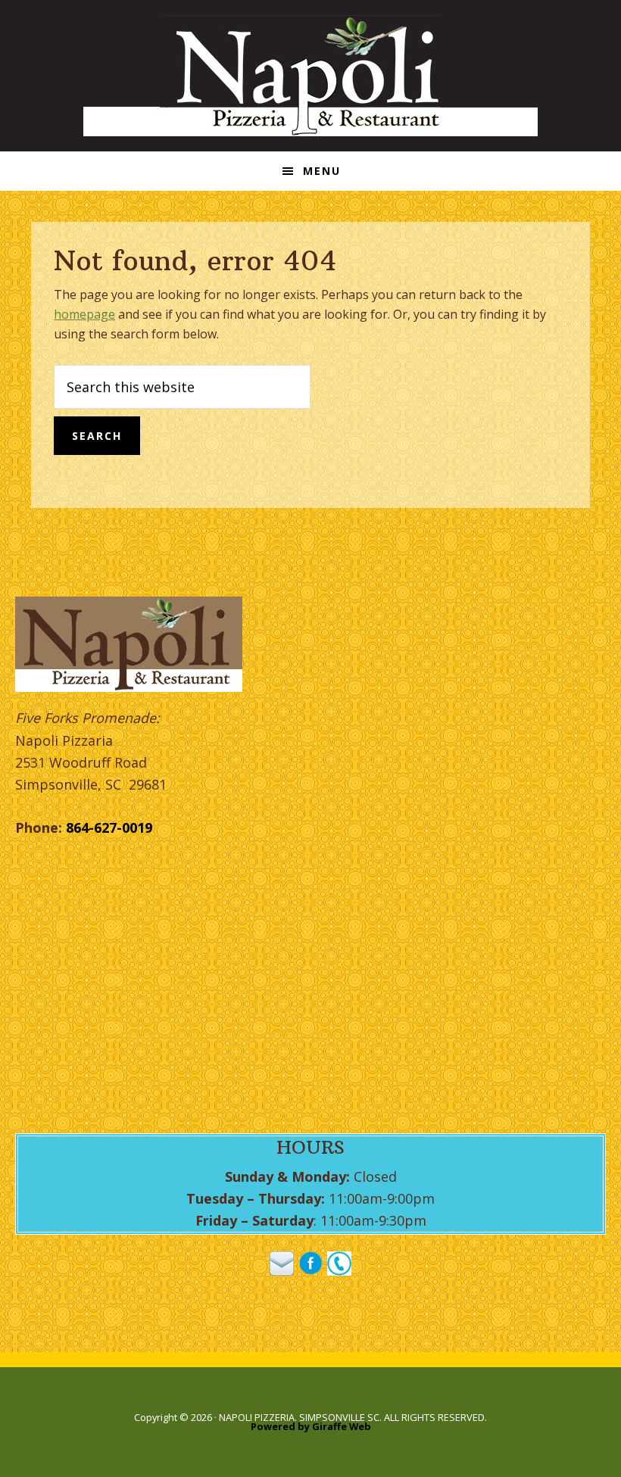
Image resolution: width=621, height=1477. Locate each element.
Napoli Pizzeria (310, 75)
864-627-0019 (109, 827)
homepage (84, 314)
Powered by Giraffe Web (311, 1426)
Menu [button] (322, 171)
